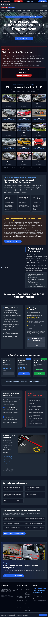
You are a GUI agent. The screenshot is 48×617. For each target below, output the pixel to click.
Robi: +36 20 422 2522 (25, 38)
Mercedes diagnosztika (19, 588)
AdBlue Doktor (4, 7)
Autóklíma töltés (27, 605)
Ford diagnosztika (27, 588)
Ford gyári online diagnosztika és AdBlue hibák (12, 488)
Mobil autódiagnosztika (28, 602)
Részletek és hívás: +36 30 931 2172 (13, 575)
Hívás (8, 373)
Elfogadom (43, 614)
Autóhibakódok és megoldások (28, 609)
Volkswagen (18, 10)
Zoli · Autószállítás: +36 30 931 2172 (39, 591)
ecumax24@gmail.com (38, 596)
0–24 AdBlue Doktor (5, 1)
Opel (46, 10)
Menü (45, 5)
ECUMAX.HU (6, 4)
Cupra (37, 10)
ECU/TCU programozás (20, 605)
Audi (24, 10)
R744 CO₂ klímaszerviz (19, 608)
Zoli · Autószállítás (29, 1)
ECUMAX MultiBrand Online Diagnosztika (27, 592)
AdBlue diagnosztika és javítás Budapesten (33, 488)
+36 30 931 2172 (42, 1)
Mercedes (8, 10)
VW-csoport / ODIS (27, 597)
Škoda (28, 10)
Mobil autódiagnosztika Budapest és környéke (12, 495)
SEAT (33, 10)
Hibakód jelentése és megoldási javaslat (14, 533)
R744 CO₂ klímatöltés (31, 494)
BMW (41, 10)
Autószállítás (11, 7)
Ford (13, 10)
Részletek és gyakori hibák (24, 75)
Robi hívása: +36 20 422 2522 (13, 241)
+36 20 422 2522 (18, 1)
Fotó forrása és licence (9, 106)
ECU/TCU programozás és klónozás (13, 500)
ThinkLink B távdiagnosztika (20, 597)
